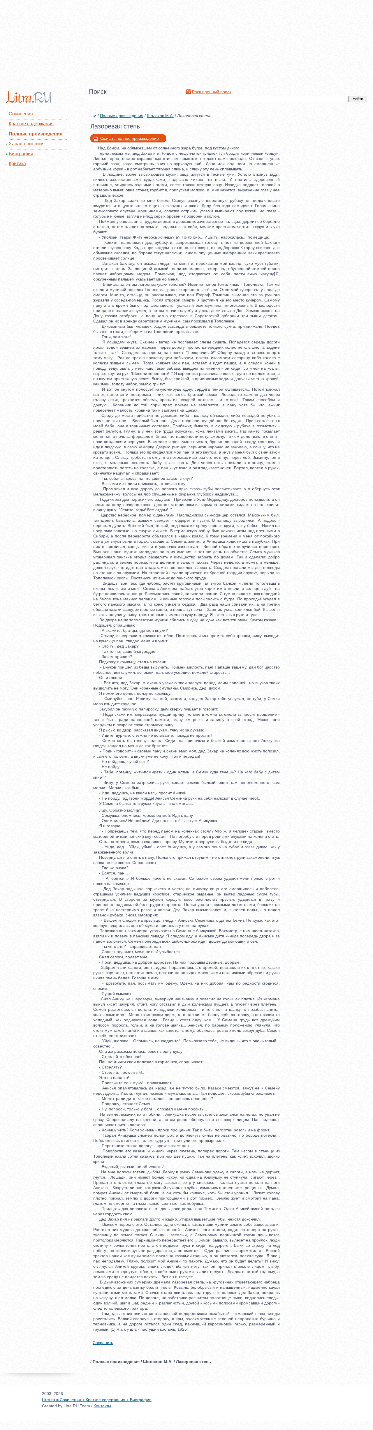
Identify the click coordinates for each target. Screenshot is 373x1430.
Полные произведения (35, 133)
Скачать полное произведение (129, 138)
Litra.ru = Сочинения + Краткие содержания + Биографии (97, 1399)
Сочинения (21, 113)
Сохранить (103, 1342)
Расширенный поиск (211, 91)
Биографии (21, 153)
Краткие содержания (31, 123)
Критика (17, 163)
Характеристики (26, 143)
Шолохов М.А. (160, 115)
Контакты (102, 1405)
